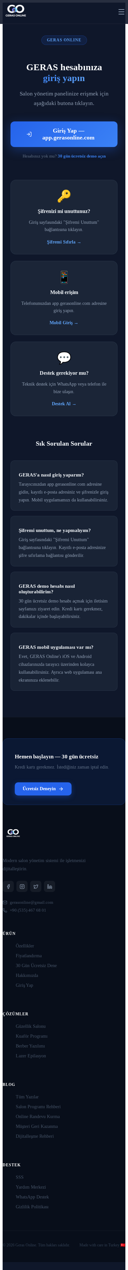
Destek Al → (64, 403)
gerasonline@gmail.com (31, 902)
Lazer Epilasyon (31, 1055)
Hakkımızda (27, 975)
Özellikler (25, 945)
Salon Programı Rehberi (38, 1106)
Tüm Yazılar (27, 1096)
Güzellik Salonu (31, 1026)
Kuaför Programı (32, 1036)
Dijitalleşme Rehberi (35, 1136)
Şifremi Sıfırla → (64, 242)
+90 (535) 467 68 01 (28, 910)
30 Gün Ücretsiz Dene (36, 965)
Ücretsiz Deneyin (39, 788)
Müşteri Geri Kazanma (37, 1126)
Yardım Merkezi (31, 1187)
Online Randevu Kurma (38, 1116)
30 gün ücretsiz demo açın (82, 156)
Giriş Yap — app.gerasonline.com (68, 134)
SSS (20, 1177)
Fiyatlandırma (29, 955)
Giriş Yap (24, 985)
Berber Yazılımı (30, 1046)
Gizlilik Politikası (32, 1206)
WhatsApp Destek (32, 1197)
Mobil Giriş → (64, 322)
